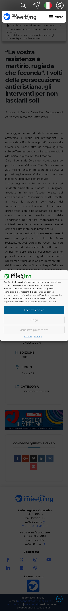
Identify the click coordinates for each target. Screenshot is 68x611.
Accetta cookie (34, 310)
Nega (34, 320)
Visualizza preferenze (34, 330)
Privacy (38, 336)
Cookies (28, 336)
